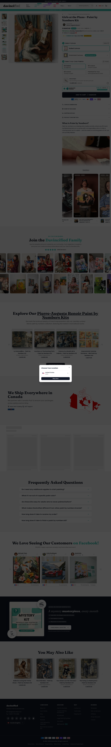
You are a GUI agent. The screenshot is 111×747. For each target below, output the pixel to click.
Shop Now (56, 378)
